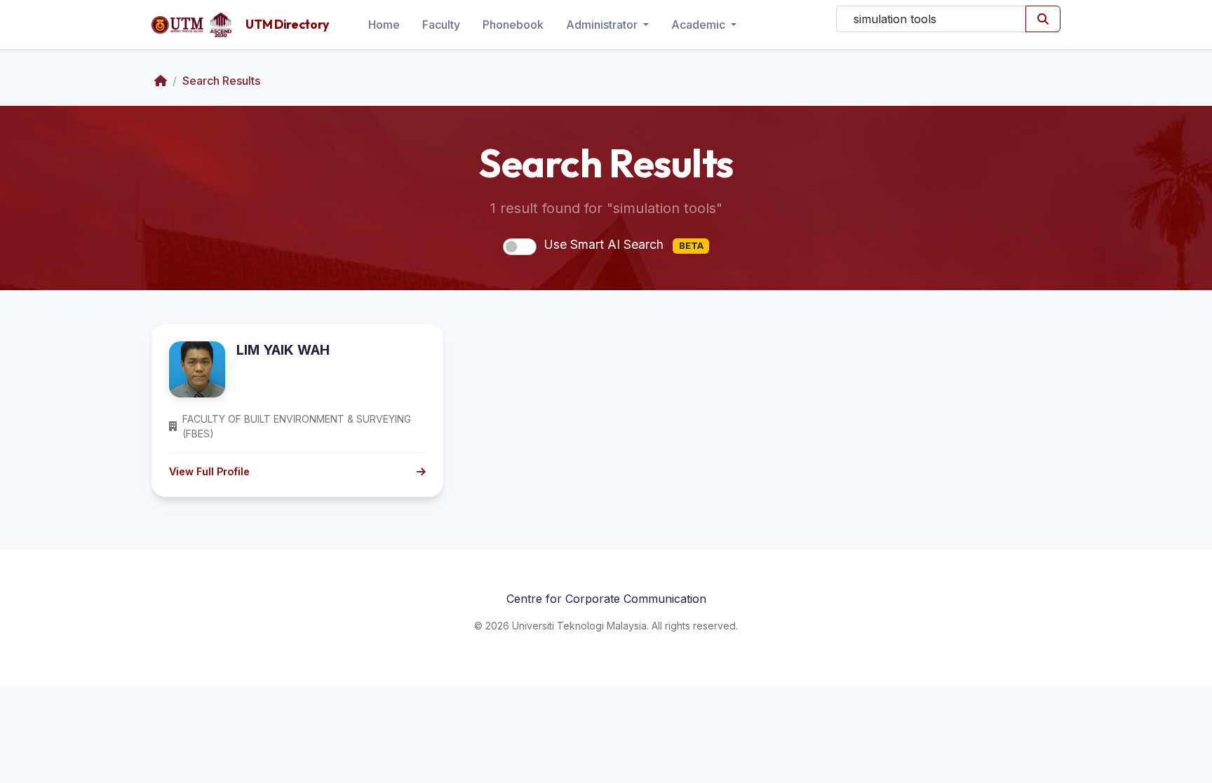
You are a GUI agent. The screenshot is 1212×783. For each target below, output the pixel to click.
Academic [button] (699, 25)
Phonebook (513, 25)
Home (384, 25)
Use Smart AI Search (623, 244)
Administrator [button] (603, 25)
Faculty (441, 25)
